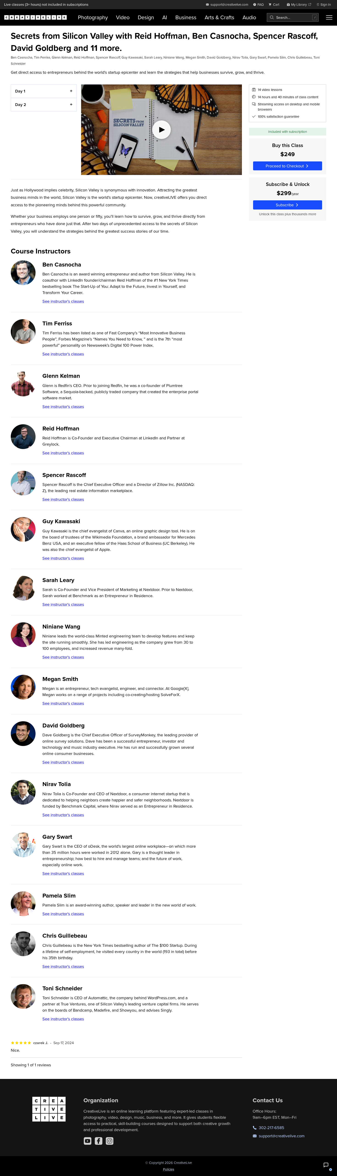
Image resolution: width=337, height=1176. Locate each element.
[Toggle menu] (329, 17)
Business (185, 17)
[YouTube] (87, 1141)
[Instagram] (109, 1141)
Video (123, 17)
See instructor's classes (63, 301)
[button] (326, 1165)
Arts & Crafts (219, 17)
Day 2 (20, 104)
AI (164, 17)
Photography (93, 17)
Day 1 (20, 91)
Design (146, 17)
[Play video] (161, 129)
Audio (249, 17)
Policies (168, 1169)
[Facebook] (98, 1141)
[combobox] (293, 17)
